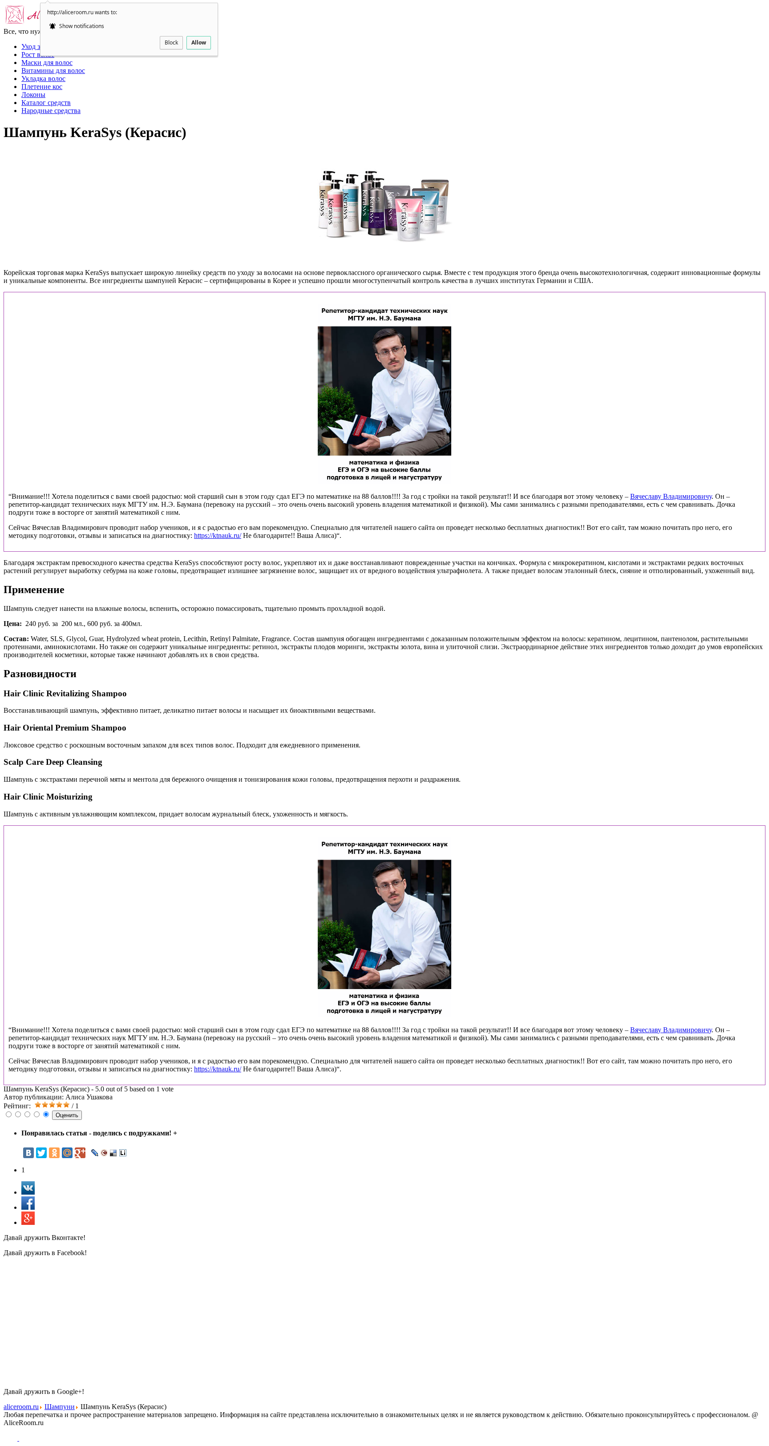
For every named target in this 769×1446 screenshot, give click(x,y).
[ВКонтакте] (28, 1152)
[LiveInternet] (123, 1153)
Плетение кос (41, 86)
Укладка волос (43, 78)
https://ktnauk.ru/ (217, 535)
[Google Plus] (80, 1152)
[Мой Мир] (67, 1152)
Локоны (33, 94)
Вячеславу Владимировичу (671, 496)
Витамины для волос (53, 70)
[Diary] (104, 1153)
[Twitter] (41, 1152)
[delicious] (113, 1153)
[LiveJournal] (95, 1153)
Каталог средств (46, 102)
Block (171, 42)
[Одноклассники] (54, 1152)
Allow (198, 42)
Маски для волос (47, 62)
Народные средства (51, 110)
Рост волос (37, 54)
